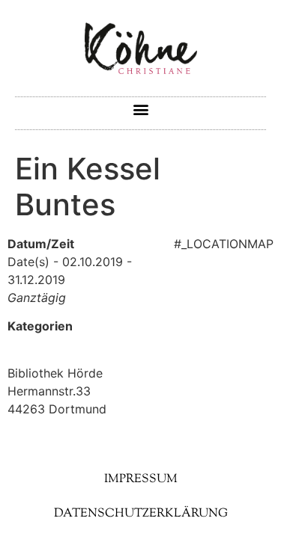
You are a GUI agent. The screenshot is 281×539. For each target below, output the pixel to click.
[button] (140, 109)
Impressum (141, 479)
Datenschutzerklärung (141, 514)
